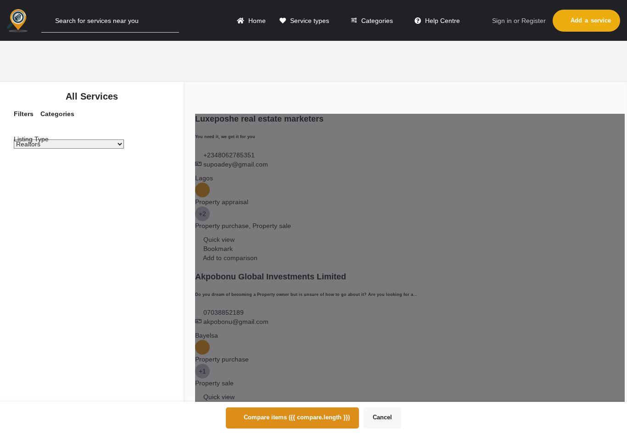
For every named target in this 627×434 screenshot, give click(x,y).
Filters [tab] (24, 113)
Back (97, 195)
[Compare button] (199, 258)
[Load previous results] (198, 95)
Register (533, 20)
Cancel (382, 417)
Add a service (591, 20)
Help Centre (441, 20)
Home (256, 20)
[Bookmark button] (199, 248)
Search (96, 167)
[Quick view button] (199, 239)
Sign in (502, 20)
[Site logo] (18, 19)
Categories (376, 20)
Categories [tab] (57, 113)
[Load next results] (596, 95)
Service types (308, 20)
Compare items (297, 417)
